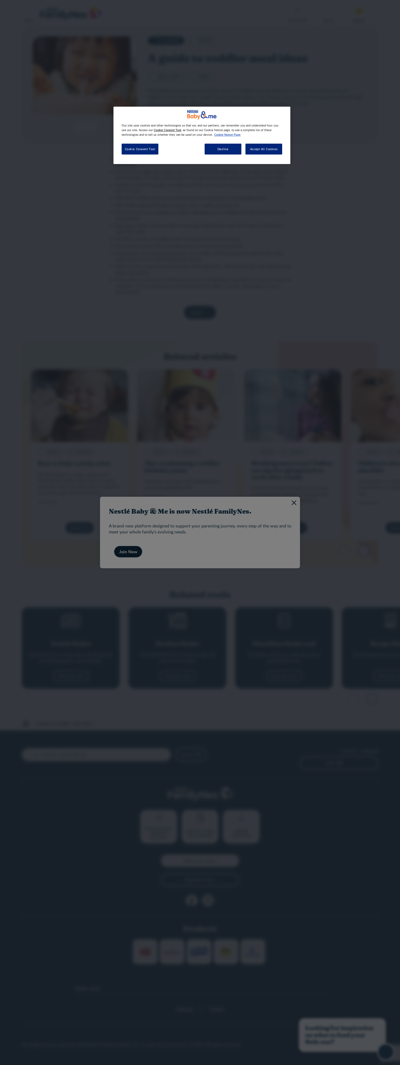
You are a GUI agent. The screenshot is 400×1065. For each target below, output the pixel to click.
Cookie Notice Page (227, 134)
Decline (223, 149)
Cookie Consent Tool (140, 149)
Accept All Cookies (264, 149)
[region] (201, 135)
